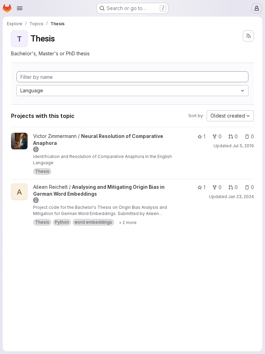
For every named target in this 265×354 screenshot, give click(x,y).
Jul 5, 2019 (243, 145)
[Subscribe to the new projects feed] (248, 35)
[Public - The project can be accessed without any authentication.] (36, 149)
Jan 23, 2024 (241, 196)
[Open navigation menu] (19, 8)
